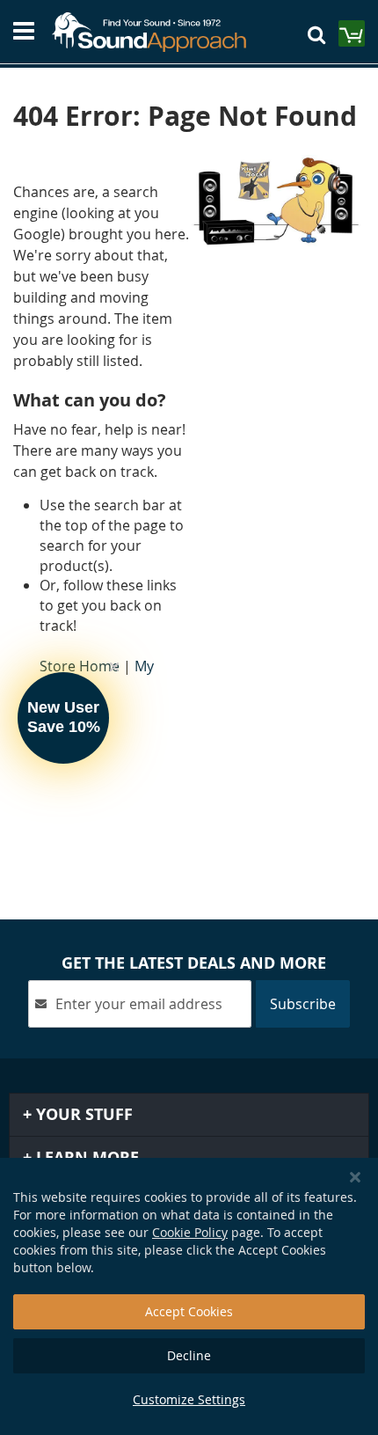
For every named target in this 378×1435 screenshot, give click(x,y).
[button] (63, 718)
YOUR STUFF (82, 1114)
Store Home (80, 666)
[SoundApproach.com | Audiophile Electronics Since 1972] (157, 32)
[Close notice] (355, 1178)
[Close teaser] (114, 667)
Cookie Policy (190, 1232)
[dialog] (189, 1296)
